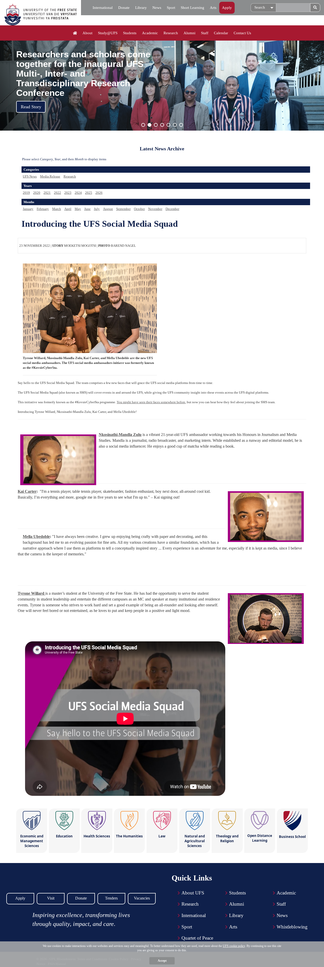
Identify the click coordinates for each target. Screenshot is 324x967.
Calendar (221, 33)
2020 (36, 193)
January (28, 209)
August (108, 209)
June (87, 209)
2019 (26, 193)
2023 (67, 193)
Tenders (111, 898)
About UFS (192, 892)
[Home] (75, 33)
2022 (57, 193)
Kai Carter (27, 491)
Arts (213, 8)
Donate (124, 8)
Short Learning (192, 8)
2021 (47, 193)
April (67, 209)
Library (141, 8)
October (139, 209)
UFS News (30, 176)
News (156, 8)
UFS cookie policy (234, 946)
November (155, 209)
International (103, 8)
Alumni (189, 33)
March (56, 209)
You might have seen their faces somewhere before (151, 402)
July (97, 209)
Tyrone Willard (31, 593)
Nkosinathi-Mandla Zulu (120, 434)
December (172, 209)
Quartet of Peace (197, 938)
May (78, 209)
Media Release (50, 176)
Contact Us (242, 33)
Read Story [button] (31, 106)
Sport (171, 8)
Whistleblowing (292, 926)
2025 (88, 193)
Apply (227, 8)
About (87, 33)
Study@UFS (107, 33)
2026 (99, 193)
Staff (204, 33)
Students (129, 33)
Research (171, 33)
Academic (150, 33)
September (123, 209)
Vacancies (142, 898)
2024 (78, 193)
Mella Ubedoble (36, 536)
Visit (50, 898)
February (43, 209)
